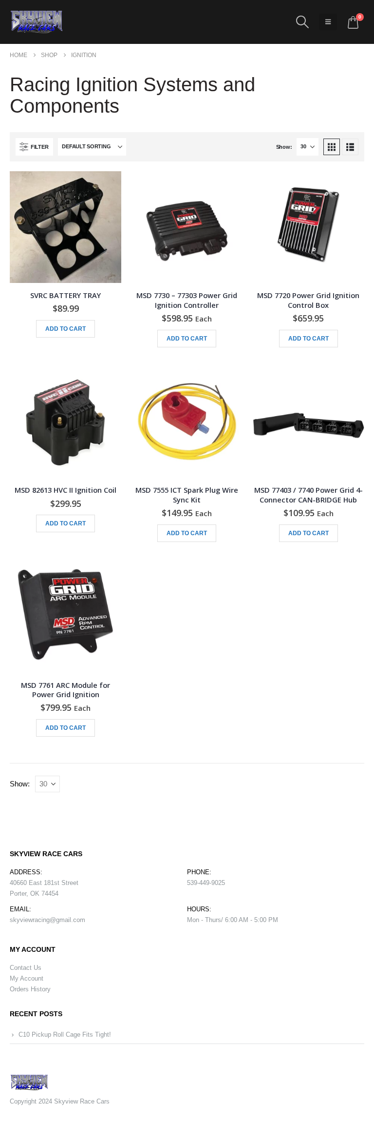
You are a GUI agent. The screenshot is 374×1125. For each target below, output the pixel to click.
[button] (302, 22)
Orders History (30, 989)
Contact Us (25, 967)
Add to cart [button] (65, 328)
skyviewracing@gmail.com (47, 920)
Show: (284, 147)
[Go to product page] (65, 227)
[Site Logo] (36, 22)
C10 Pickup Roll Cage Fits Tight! (65, 1034)
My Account (26, 978)
